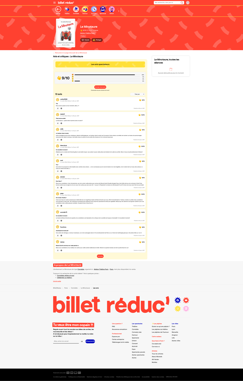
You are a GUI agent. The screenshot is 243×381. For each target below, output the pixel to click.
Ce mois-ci (156, 347)
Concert (135, 344)
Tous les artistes (157, 354)
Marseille (175, 332)
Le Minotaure (85, 288)
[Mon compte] (188, 3)
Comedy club (136, 332)
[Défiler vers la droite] (118, 11)
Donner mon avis (100, 87)
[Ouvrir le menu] (55, 3)
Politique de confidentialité (76, 377)
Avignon (175, 335)
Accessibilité (146, 377)
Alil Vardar (155, 359)
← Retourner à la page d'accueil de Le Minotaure (70, 53)
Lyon (173, 329)
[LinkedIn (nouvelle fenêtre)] (186, 308)
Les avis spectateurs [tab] (100, 64)
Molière (154, 362)
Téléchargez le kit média (120, 342)
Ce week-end (156, 344)
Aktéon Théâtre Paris (87, 33)
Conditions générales (59, 377)
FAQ (113, 326)
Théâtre (134, 326)
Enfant (134, 341)
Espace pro (116, 336)
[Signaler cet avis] (61, 108)
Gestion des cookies (158, 377)
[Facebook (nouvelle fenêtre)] (177, 300)
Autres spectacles (138, 355)
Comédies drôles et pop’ (65, 276)
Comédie (81, 269)
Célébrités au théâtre (64, 278)
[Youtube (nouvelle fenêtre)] (186, 300)
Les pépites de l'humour (160, 332)
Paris (111, 269)
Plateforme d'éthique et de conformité (128, 377)
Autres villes (176, 341)
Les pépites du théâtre (160, 329)
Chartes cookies (109, 377)
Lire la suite (57, 281)
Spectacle (135, 338)
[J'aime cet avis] (58, 108)
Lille (173, 338)
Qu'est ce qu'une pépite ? (161, 326)
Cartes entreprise (118, 339)
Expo (133, 349)
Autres (134, 358)
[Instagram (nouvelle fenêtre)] (177, 308)
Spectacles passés (138, 352)
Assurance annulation (119, 329)
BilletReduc (57, 288)
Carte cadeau (156, 336)
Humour (135, 335)
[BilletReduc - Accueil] (66, 3)
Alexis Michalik (157, 357)
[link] (99, 99)
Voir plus (100, 256)
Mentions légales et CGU (94, 377)
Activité (134, 346)
